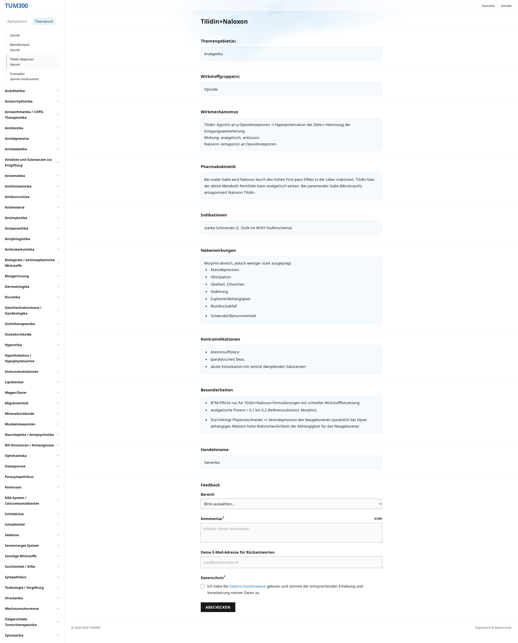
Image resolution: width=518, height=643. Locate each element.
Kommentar (212, 518)
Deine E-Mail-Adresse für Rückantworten (238, 552)
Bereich (207, 494)
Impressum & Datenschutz (493, 627)
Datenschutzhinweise (247, 586)
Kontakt (506, 6)
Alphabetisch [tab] (17, 21)
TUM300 (16, 5)
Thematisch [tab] (44, 21)
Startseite (488, 6)
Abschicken (218, 607)
